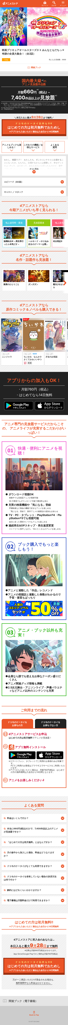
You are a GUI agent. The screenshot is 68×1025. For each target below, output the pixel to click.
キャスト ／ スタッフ (13, 192)
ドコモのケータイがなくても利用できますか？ (29, 866)
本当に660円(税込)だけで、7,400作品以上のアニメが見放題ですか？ (31, 830)
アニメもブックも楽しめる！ (11, 146)
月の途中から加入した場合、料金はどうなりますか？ (29, 854)
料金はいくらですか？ (18, 818)
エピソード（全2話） (13, 182)
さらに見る (34, 169)
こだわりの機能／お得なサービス (33, 146)
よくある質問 (55, 146)
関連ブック (36, 67)
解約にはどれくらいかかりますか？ (24, 890)
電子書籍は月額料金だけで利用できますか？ (28, 900)
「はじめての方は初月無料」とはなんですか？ (29, 842)
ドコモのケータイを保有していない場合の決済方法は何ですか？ (30, 878)
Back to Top (34, 1015)
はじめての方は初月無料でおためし (34, 127)
